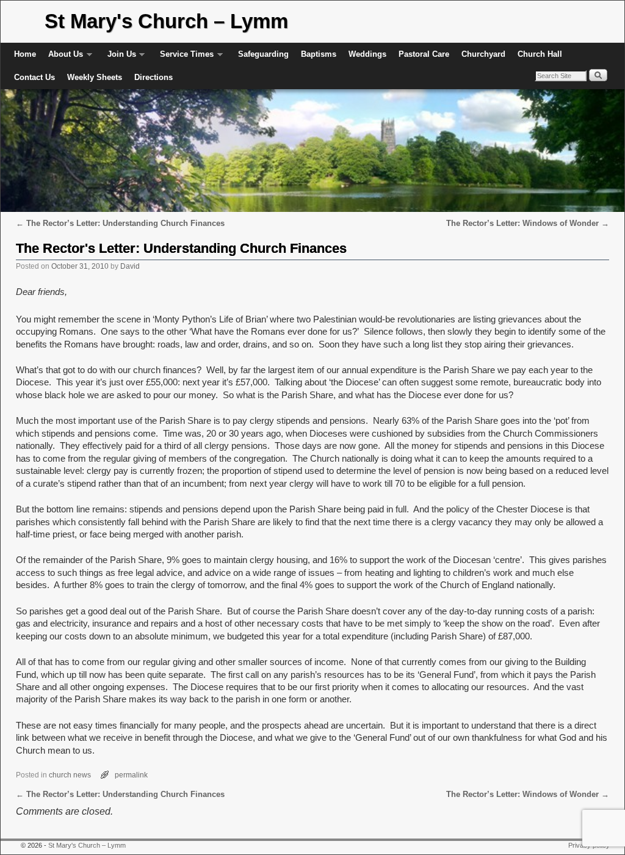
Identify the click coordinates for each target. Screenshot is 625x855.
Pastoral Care (424, 54)
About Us (62, 57)
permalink (131, 775)
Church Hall (540, 54)
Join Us (118, 57)
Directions (153, 77)
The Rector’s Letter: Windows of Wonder (527, 223)
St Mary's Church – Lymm (166, 21)
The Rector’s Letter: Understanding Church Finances (120, 223)
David (130, 266)
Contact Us (34, 77)
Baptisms (318, 54)
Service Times (184, 57)
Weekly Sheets (94, 77)
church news (70, 775)
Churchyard (483, 54)
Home (25, 54)
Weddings (367, 54)
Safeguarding (263, 54)
